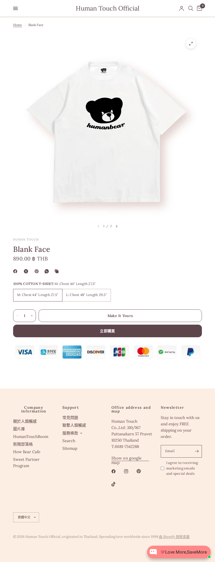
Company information (33, 409)
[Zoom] (191, 44)
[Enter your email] (196, 451)
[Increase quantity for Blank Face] (32, 316)
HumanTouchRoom (30, 436)
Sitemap (69, 448)
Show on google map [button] (126, 458)
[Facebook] (16, 271)
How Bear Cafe (26, 451)
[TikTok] (117, 484)
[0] (198, 8)
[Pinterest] (38, 271)
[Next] (116, 226)
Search (68, 440)
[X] (27, 271)
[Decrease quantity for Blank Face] (17, 316)
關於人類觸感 (25, 421)
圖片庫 (19, 428)
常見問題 (70, 417)
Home (17, 25)
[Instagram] (130, 471)
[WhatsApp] (48, 271)
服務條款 (70, 433)
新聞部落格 (23, 444)
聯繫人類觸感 (74, 425)
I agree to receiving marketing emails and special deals (182, 468)
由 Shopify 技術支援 (174, 536)
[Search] (190, 8)
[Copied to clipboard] (58, 271)
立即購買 (107, 331)
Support (70, 407)
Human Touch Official (107, 8)
